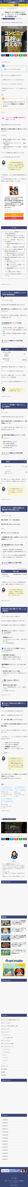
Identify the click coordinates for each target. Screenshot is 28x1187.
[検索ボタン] (1, 2)
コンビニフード (6, 1032)
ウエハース (5, 1066)
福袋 (4, 1072)
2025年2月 (5, 1125)
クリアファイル (6, 1049)
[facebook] (12, 1178)
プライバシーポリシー (14, 1182)
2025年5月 (5, 1122)
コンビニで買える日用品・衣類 (8, 18)
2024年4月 (5, 1150)
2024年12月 (5, 1132)
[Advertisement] (14, 899)
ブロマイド (5, 1060)
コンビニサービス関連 (8, 1043)
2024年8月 (5, 1144)
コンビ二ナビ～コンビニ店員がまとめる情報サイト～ (14, 1)
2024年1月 (5, 1159)
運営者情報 (21, 1180)
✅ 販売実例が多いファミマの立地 (15, 235)
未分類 (4, 1075)
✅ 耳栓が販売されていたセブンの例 (15, 253)
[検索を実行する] (25, 845)
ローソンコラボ (6, 1022)
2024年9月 (5, 1141)
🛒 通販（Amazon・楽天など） (14, 271)
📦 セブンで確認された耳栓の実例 (15, 255)
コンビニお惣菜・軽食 (7, 1037)
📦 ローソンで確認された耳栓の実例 (15, 247)
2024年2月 (5, 1156)
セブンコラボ (6, 1029)
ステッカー (5, 1057)
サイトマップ (10, 1180)
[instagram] (16, 1178)
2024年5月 (5, 1147)
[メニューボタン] (27, 2)
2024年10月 (5, 1138)
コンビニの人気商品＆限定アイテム (11, 1019)
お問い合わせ (16, 1180)
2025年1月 (5, 1129)
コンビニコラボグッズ (8, 1046)
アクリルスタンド (7, 1052)
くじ (4, 1063)
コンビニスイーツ (7, 1034)
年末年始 (5, 1069)
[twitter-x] (14, 1178)
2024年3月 (5, 1153)
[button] (3, 55)
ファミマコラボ (6, 1040)
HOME (6, 1180)
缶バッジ (5, 1054)
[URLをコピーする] (25, 55)
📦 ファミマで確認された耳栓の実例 (15, 237)
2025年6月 (5, 1119)
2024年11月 (5, 1135)
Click (16, 5)
